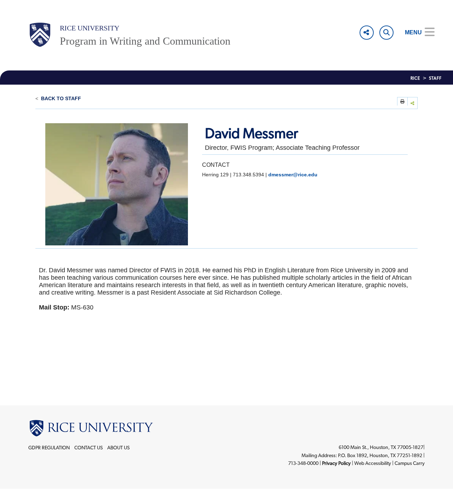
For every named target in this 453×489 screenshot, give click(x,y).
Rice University (89, 28)
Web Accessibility (372, 463)
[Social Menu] (367, 32)
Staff (435, 78)
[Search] (386, 32)
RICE (415, 78)
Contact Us (88, 447)
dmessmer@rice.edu (292, 174)
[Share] (413, 103)
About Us (118, 447)
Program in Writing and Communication (145, 41)
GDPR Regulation (49, 447)
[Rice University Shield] (40, 34)
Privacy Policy (336, 463)
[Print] (402, 101)
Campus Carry (410, 463)
